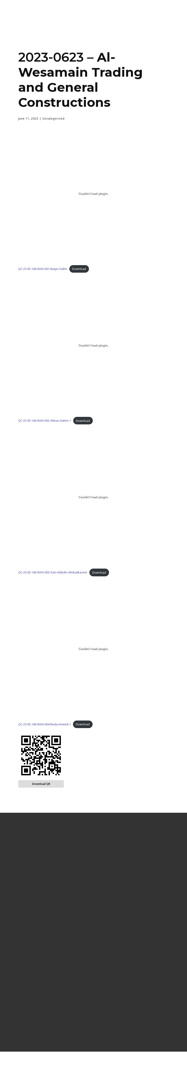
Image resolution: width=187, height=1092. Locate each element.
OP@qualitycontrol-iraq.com (134, 999)
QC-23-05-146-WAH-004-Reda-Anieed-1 (44, 724)
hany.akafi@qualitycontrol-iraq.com (134, 1006)
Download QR (41, 784)
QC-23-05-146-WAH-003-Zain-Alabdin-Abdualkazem (52, 572)
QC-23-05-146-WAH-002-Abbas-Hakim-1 (44, 421)
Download (79, 269)
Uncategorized (53, 118)
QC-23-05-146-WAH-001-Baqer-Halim (42, 269)
